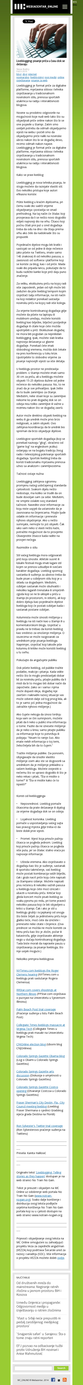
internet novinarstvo (26, 76)
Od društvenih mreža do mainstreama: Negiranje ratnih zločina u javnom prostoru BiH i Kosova (38, 1289)
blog (18, 74)
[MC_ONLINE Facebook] (52, 1380)
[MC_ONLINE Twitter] (58, 1380)
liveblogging (37, 77)
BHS (75, 2)
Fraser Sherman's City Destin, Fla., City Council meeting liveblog (40, 1104)
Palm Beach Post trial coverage (36, 1009)
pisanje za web (39, 80)
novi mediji (51, 77)
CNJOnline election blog (31, 1044)
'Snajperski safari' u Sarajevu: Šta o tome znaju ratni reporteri (41, 1336)
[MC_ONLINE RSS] (64, 1380)
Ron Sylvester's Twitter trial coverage (39, 1126)
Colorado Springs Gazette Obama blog (40, 1056)
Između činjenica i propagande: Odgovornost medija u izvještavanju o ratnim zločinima (38, 1306)
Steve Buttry (22, 69)
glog (24, 74)
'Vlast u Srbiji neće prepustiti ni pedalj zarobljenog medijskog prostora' (38, 1322)
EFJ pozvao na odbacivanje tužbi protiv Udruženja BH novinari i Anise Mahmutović (39, 1350)
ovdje (60, 1258)
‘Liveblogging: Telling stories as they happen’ (38, 1174)
